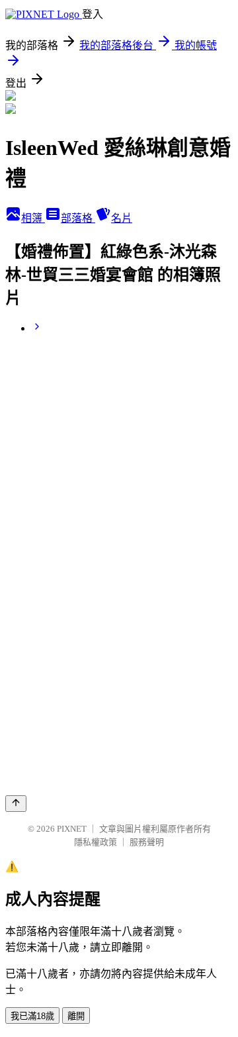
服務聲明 (147, 842)
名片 (121, 218)
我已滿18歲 (32, 1016)
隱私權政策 (95, 842)
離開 (76, 1016)
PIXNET (72, 829)
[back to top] (15, 803)
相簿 (33, 218)
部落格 (78, 218)
